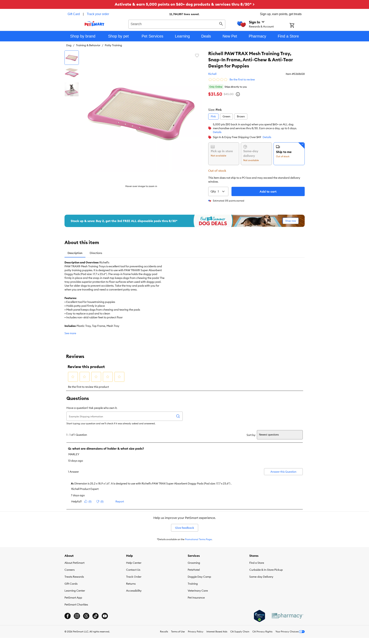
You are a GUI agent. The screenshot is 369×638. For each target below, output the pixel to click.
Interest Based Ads (216, 631)
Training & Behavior (88, 45)
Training (193, 583)
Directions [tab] (96, 253)
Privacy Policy (195, 631)
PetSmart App (73, 597)
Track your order (98, 14)
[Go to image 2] (72, 73)
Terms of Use (178, 631)
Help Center (133, 563)
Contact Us (133, 569)
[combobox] (176, 23)
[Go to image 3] (72, 89)
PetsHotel (194, 569)
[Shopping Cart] (297, 25)
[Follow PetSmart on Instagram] (77, 616)
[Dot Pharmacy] (287, 616)
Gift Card (74, 14)
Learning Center (75, 590)
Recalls (164, 631)
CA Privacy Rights (262, 631)
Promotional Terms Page (198, 539)
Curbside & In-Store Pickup (266, 569)
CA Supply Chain (239, 631)
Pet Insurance (196, 597)
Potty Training (113, 45)
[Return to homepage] (94, 23)
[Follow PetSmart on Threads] (86, 616)
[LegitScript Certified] (259, 616)
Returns (131, 583)
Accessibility (134, 590)
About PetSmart (74, 563)
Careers (70, 569)
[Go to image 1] (72, 57)
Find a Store (256, 563)
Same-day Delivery (261, 576)
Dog (68, 45)
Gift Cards (71, 583)
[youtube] (105, 616)
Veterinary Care (198, 590)
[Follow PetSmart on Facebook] (68, 616)
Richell (212, 74)
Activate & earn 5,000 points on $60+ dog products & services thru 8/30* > (185, 4)
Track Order (133, 576)
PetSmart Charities (76, 604)
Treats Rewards (74, 576)
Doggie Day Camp (199, 576)
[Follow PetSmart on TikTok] (95, 616)
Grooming (194, 563)
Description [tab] (75, 253)
